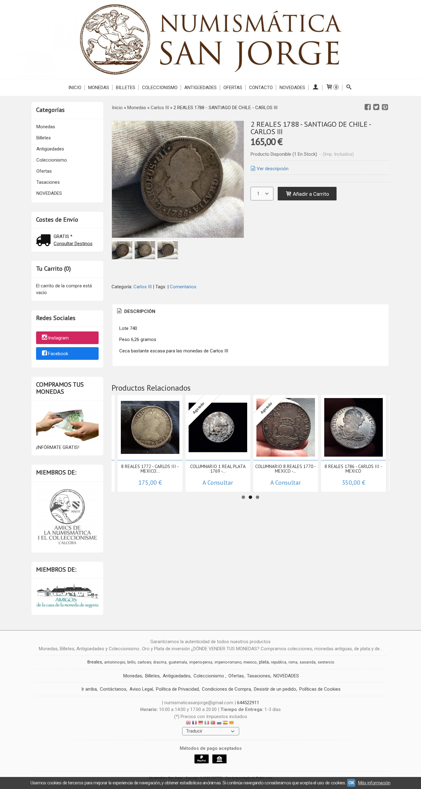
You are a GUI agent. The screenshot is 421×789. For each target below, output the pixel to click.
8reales (94, 662)
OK (351, 783)
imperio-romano (228, 662)
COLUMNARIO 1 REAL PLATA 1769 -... (218, 468)
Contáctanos (113, 689)
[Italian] (206, 723)
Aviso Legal (141, 689)
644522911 (248, 702)
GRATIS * (63, 236)
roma (292, 662)
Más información (374, 783)
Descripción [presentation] (139, 311)
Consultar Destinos (73, 243)
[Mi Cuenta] (315, 87)
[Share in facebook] (367, 107)
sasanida (308, 662)
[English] (188, 723)
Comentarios (183, 287)
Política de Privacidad (177, 689)
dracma (159, 662)
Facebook (58, 353)
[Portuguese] (213, 723)
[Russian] (219, 723)
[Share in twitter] (376, 107)
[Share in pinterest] (385, 107)
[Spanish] (225, 723)
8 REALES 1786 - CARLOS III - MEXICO (353, 468)
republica (278, 662)
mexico (250, 662)
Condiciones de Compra (226, 689)
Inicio (74, 87)
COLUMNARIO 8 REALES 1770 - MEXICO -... (285, 468)
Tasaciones (48, 182)
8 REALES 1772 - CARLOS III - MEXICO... (150, 468)
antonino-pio (114, 662)
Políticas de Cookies (320, 689)
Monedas (98, 87)
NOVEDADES (292, 87)
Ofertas (232, 87)
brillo (131, 662)
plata (264, 662)
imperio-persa (200, 662)
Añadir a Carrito (310, 194)
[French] (194, 723)
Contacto (261, 87)
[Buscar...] (349, 87)
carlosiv (144, 662)
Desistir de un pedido (275, 689)
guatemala (178, 662)
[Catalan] (232, 723)
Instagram (58, 338)
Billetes (125, 87)
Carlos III (142, 287)
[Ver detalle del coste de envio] (44, 241)
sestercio (326, 662)
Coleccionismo (160, 87)
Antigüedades (200, 87)
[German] (200, 723)
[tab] (135, 311)
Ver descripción (272, 168)
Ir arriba (89, 689)
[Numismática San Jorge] (210, 39)
